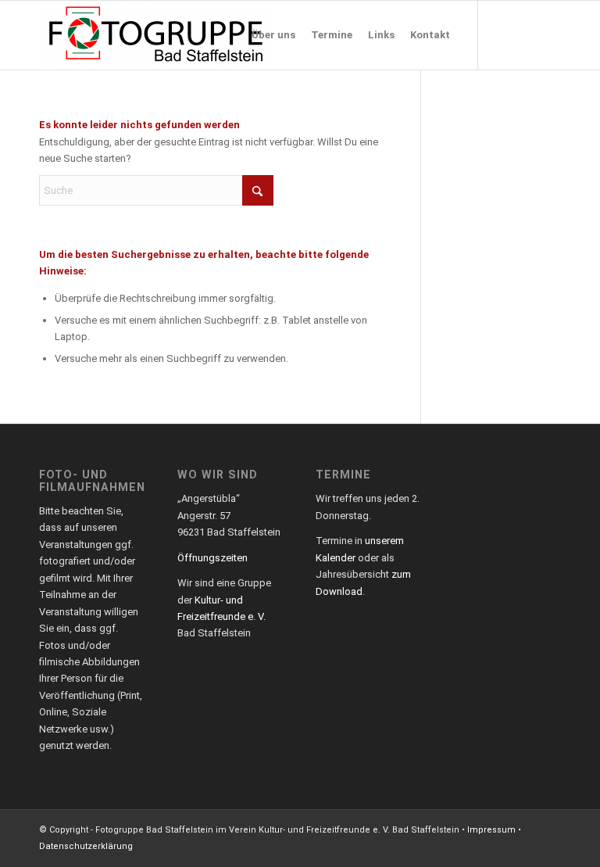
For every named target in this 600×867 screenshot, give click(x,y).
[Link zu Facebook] (502, 34)
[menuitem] (273, 35)
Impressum (491, 830)
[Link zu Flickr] (549, 34)
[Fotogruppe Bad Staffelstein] (156, 35)
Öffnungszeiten (212, 558)
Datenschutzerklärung (86, 846)
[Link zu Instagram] (526, 34)
